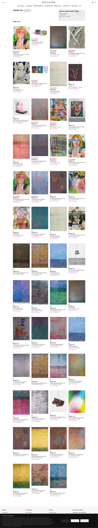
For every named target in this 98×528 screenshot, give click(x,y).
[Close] (95, 520)
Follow (28, 10)
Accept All (84, 520)
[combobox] (4, 2)
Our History (5, 512)
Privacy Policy (52, 512)
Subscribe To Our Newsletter (79, 512)
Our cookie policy (17, 525)
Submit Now (78, 13)
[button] (21, 43)
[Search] (80, 6)
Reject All (75, 520)
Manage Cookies (65, 520)
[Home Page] (49, 2)
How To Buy (28, 512)
